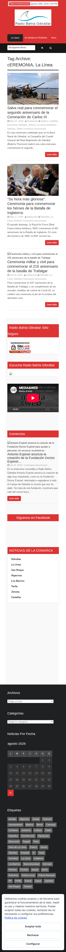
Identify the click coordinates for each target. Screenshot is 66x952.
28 (36, 786)
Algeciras (16, 575)
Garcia (44, 847)
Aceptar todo (33, 926)
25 (17, 786)
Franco (33, 847)
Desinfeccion (27, 836)
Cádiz (48, 830)
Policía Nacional (46, 875)
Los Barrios (17, 581)
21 (36, 779)
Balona (29, 824)
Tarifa (19, 128)
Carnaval (50, 824)
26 (23, 786)
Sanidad (49, 881)
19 (23, 779)
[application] (33, 398)
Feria (36, 841)
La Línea (44, 64)
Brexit (40, 824)
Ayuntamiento (15, 824)
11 (17, 773)
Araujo (36, 819)
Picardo (24, 869)
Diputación (43, 836)
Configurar (33, 943)
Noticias (11, 128)
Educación (14, 841)
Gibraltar (23, 125)
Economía (12, 125)
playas (35, 869)
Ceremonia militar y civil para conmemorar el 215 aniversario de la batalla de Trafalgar (32, 266)
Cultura (38, 830)
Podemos (13, 875)
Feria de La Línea (17, 847)
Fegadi (26, 841)
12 (23, 773)
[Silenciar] (53, 409)
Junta (41, 853)
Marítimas (51, 125)
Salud (38, 881)
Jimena (32, 125)
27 (30, 786)
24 (10, 786)
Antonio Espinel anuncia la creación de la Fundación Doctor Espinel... (31, 457)
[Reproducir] (10, 409)
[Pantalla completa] (57, 409)
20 (30, 779)
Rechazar (33, 935)
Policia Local (28, 875)
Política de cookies (16, 917)
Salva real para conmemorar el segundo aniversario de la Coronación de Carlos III (32, 112)
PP (10, 881)
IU (34, 853)
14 (36, 773)
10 (10, 773)
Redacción (32, 121)
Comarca (13, 830)
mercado (47, 864)
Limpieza (38, 858)
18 (17, 779)
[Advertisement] (33, 643)
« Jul (10, 798)
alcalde (12, 819)
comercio (26, 830)
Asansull (47, 819)
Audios (44, 121)
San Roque (17, 570)
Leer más (52, 154)
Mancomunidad (31, 864)
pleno (45, 869)
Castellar (53, 121)
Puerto (28, 881)
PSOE (18, 881)
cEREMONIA (20, 64)
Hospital (25, 853)
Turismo (28, 886)
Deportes (13, 836)
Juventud (13, 858)
